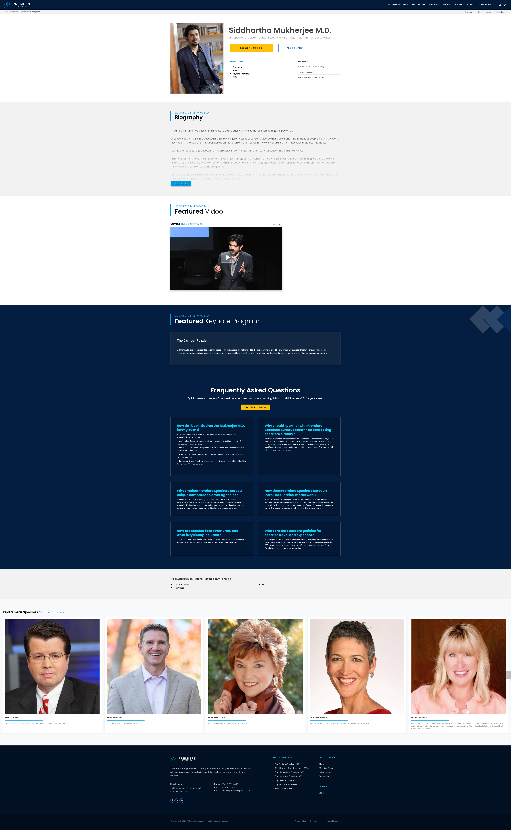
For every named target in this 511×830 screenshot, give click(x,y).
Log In (322, 792)
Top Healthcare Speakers (286, 784)
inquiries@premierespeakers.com (236, 790)
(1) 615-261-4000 (229, 784)
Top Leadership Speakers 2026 (288, 776)
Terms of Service (332, 821)
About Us (323, 764)
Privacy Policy (300, 821)
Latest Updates (325, 772)
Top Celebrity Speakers (285, 780)
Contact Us (324, 776)
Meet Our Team (326, 768)
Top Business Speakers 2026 (287, 764)
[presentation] (508, 675)
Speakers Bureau (11, 12)
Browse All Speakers (284, 788)
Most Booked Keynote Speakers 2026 (292, 768)
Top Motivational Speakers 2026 (289, 772)
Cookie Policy (315, 821)
